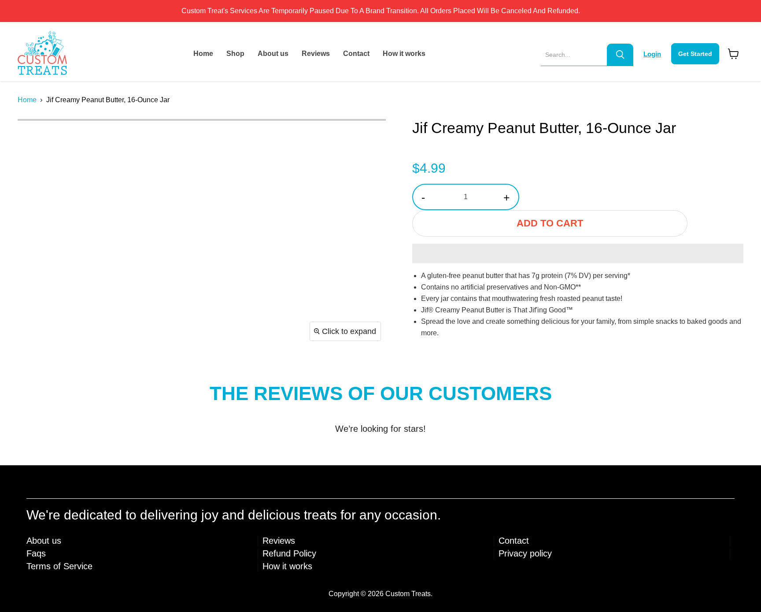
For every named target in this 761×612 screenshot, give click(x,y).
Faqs (36, 553)
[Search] (620, 55)
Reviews (316, 53)
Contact (356, 53)
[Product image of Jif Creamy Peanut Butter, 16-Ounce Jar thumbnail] (34, 137)
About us (273, 53)
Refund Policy (289, 553)
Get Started (695, 53)
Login (652, 54)
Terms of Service (59, 566)
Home (203, 53)
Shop (235, 53)
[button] (577, 253)
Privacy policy (525, 553)
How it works (404, 53)
